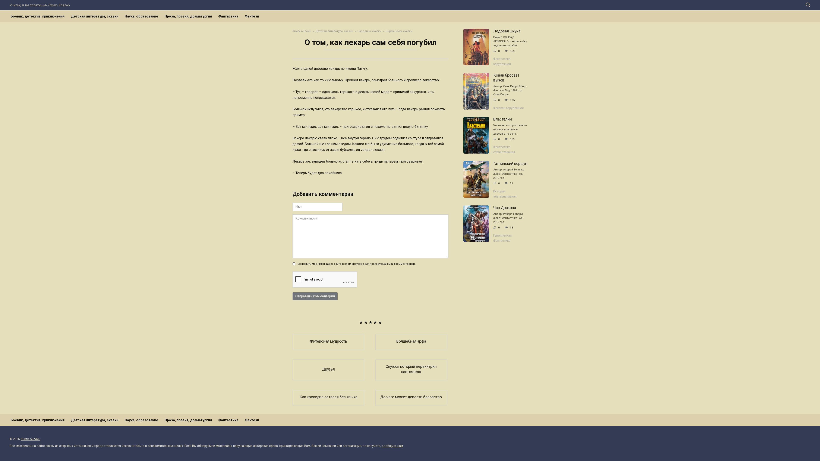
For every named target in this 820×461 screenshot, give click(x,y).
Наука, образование (141, 16)
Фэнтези (252, 16)
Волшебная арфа (411, 341)
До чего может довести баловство (411, 397)
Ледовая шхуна (506, 31)
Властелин (502, 119)
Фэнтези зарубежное (508, 108)
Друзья (328, 369)
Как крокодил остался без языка (328, 397)
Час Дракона (504, 208)
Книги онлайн (30, 439)
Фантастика (228, 16)
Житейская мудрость (328, 341)
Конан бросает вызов (506, 77)
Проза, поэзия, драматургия (188, 16)
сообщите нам (392, 446)
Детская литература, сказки (94, 16)
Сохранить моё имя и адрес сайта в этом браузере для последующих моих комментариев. (356, 263)
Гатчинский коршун (510, 163)
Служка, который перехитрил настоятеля (411, 369)
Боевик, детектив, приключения (37, 16)
